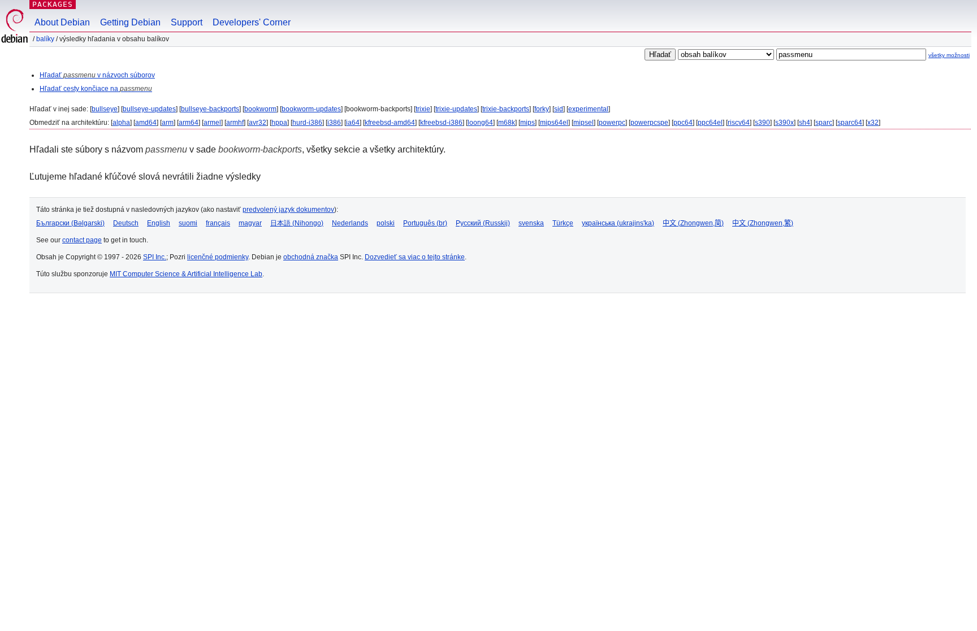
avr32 (257, 123)
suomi (188, 223)
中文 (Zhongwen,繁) (762, 223)
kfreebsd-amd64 (390, 123)
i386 (334, 123)
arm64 (188, 123)
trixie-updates (456, 109)
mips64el (554, 123)
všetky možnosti (949, 55)
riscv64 (739, 123)
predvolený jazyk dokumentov (288, 210)
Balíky (45, 39)
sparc (823, 123)
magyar (250, 223)
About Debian (62, 22)
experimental (588, 109)
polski (386, 223)
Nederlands (350, 223)
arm (168, 123)
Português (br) (425, 223)
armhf (235, 123)
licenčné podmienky (217, 257)
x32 (873, 123)
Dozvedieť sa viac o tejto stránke (415, 257)
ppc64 (683, 123)
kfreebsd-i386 (441, 123)
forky (541, 109)
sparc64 (849, 123)
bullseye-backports (210, 109)
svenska (531, 223)
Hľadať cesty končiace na (96, 89)
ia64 (353, 123)
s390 (762, 123)
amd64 (146, 123)
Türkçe (562, 223)
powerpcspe (649, 123)
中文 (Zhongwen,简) (693, 223)
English (158, 223)
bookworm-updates (311, 109)
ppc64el (710, 123)
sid (558, 109)
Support (186, 22)
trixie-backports (505, 109)
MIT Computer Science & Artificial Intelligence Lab (186, 274)
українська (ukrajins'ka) (618, 223)
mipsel (583, 123)
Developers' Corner (252, 22)
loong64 (480, 123)
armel (212, 123)
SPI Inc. (154, 257)
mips (527, 123)
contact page (82, 240)
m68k (506, 123)
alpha (121, 123)
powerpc (612, 123)
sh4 (804, 123)
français (218, 223)
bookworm (260, 109)
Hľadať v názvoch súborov (97, 75)
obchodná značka (310, 257)
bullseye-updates (149, 109)
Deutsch (126, 223)
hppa (279, 123)
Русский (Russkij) (483, 223)
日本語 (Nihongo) (296, 223)
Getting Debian (130, 22)
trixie (423, 109)
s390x (784, 123)
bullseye (105, 109)
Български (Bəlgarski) (70, 223)
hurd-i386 (307, 123)
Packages (52, 4)
